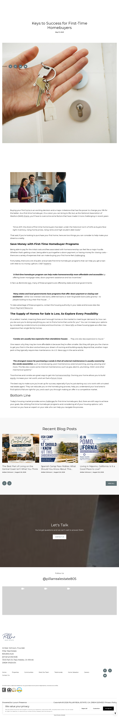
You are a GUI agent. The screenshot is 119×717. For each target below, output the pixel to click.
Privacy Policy (111, 702)
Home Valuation (73, 672)
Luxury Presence (20, 702)
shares (26, 216)
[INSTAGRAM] (110, 670)
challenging (79, 255)
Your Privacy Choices (59, 715)
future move (56, 378)
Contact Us (5, 675)
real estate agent (17, 386)
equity (13, 378)
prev (4, 483)
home (28, 210)
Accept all (108, 708)
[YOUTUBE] (105, 675)
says (29, 283)
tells (72, 325)
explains (47, 264)
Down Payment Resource (21, 308)
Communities (28, 672)
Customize (96, 708)
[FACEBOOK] (105, 670)
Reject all (84, 708)
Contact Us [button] (59, 537)
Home (4, 672)
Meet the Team (44, 672)
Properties (15, 672)
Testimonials (58, 672)
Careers (86, 672)
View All (111, 483)
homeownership (62, 375)
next (9, 483)
